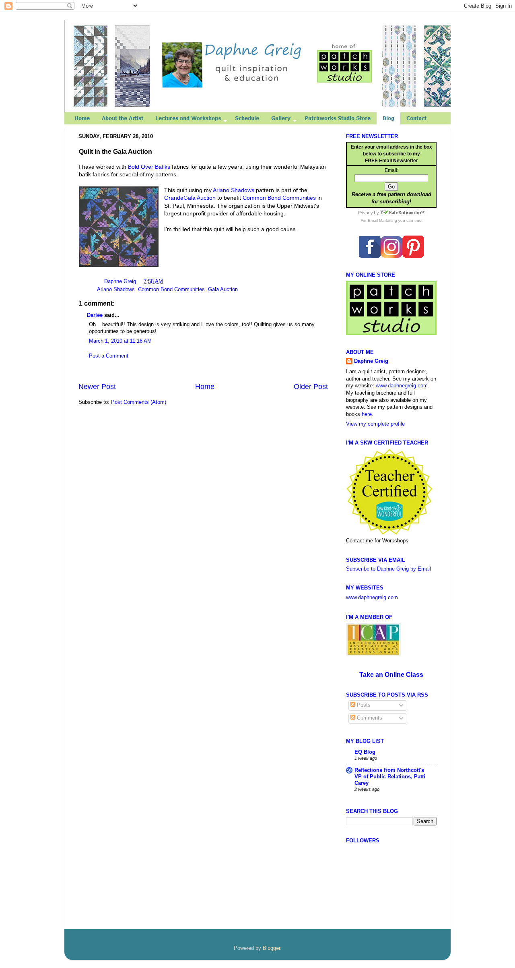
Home (204, 387)
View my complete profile (375, 424)
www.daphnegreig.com (402, 386)
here (367, 414)
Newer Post (97, 387)
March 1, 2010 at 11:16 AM (120, 341)
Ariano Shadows (233, 190)
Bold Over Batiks (149, 166)
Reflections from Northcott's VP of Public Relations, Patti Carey (389, 776)
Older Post (311, 387)
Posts (363, 705)
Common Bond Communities (279, 197)
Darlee (95, 315)
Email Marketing (382, 220)
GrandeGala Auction (190, 197)
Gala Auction (223, 289)
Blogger (271, 948)
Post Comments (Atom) (138, 402)
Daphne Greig (121, 281)
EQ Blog (364, 752)
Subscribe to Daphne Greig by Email (388, 569)
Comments (368, 718)
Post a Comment (108, 356)
